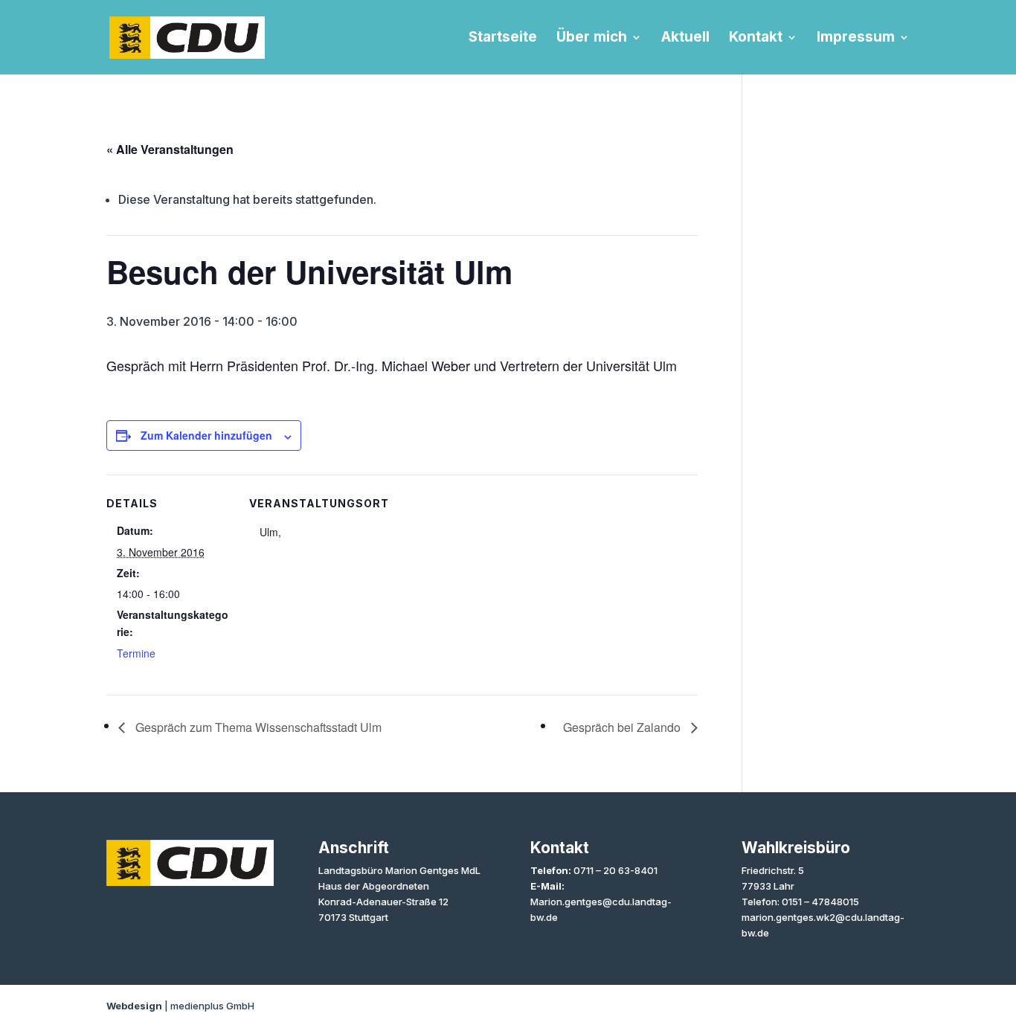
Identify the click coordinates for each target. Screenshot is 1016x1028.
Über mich (591, 38)
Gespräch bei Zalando (623, 727)
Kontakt (755, 38)
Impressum (856, 38)
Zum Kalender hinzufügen (206, 435)
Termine (136, 653)
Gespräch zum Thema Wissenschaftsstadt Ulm (257, 727)
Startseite (503, 38)
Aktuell (685, 38)
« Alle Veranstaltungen (170, 149)
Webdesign (134, 1006)
